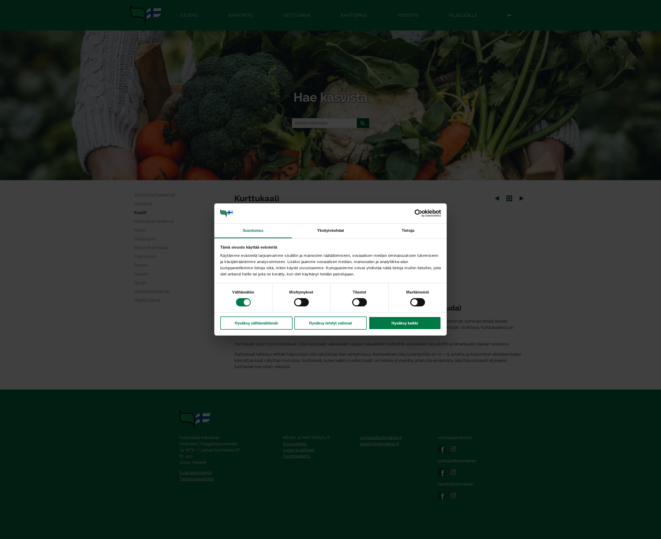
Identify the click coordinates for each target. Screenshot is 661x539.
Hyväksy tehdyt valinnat (330, 323)
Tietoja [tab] (408, 230)
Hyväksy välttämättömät (256, 323)
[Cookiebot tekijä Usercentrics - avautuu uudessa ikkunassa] (418, 213)
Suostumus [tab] (253, 230)
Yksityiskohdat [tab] (330, 230)
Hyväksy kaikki (404, 323)
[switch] (301, 302)
